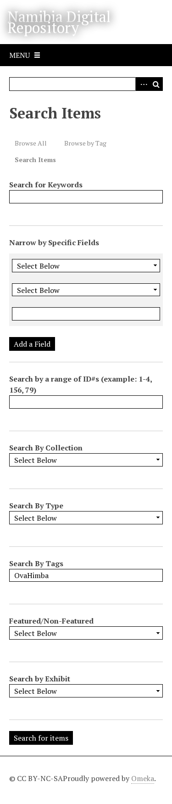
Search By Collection (46, 448)
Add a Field (32, 344)
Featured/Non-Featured (51, 621)
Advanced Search (142, 84)
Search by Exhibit (39, 679)
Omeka (142, 778)
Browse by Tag (85, 143)
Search (156, 84)
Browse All (31, 143)
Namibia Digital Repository (59, 22)
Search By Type (36, 505)
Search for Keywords (46, 185)
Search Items (35, 159)
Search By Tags (36, 563)
